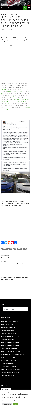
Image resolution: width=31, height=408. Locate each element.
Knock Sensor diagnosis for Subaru (10, 372)
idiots (8, 14)
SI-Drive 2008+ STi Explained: (8, 360)
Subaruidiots (6, 317)
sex (27, 89)
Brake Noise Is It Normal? (7, 330)
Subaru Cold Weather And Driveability (11, 351)
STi (11, 14)
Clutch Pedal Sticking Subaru (8, 333)
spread (21, 89)
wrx (25, 248)
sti (15, 248)
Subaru (14, 14)
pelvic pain (6, 103)
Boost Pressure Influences (7, 339)
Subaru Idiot (11, 29)
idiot (10, 248)
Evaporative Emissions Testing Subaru (10, 369)
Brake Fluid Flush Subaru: (7, 375)
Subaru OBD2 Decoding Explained (9, 321)
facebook (4, 248)
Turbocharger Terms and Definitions (10, 336)
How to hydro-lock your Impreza (9, 256)
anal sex (22, 91)
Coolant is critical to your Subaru (9, 348)
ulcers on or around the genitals (17, 101)
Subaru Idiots (5, 8)
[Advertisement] (15, 64)
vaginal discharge (19, 99)
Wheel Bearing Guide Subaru (8, 327)
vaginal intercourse (13, 91)
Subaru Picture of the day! (7, 324)
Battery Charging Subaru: (7, 363)
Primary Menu (29, 8)
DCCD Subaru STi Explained (8, 357)
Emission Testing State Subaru (8, 366)
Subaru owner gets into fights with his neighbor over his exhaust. (15, 263)
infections (4, 89)
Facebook (3, 14)
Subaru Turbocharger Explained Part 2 (10, 342)
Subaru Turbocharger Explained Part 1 (10, 345)
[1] (1, 94)
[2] (14, 96)
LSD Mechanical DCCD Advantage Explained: (12, 354)
